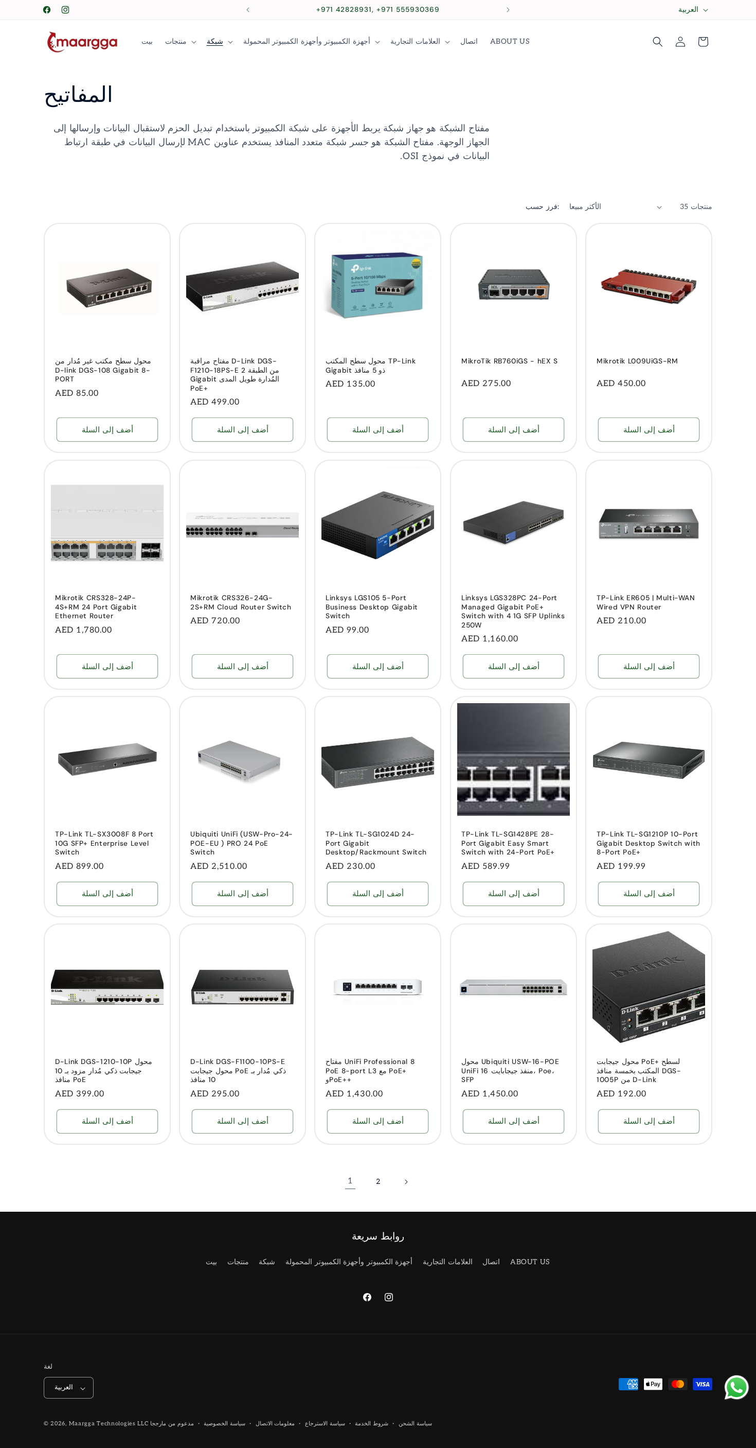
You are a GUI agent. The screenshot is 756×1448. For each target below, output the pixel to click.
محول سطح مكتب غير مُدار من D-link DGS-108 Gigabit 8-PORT (103, 370)
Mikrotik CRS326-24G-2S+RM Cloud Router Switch (241, 603)
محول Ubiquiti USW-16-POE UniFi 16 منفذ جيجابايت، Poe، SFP (510, 1070)
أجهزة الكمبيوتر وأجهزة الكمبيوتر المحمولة (348, 1262)
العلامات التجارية (448, 1262)
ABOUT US (530, 1262)
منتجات (238, 1262)
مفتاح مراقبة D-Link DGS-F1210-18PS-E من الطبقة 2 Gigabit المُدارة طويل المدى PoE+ (234, 375)
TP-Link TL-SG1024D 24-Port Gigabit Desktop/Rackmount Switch (376, 843)
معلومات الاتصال (275, 1423)
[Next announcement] (508, 10)
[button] (180, 42)
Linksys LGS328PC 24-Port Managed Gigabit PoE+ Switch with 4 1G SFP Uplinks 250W (513, 612)
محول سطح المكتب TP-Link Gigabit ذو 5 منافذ (371, 366)
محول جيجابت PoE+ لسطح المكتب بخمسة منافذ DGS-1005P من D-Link (639, 1070)
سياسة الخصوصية (224, 1423)
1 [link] (350, 1181)
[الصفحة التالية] (405, 1182)
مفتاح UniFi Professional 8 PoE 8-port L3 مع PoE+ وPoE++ (370, 1070)
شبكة (267, 1262)
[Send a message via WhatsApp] (737, 1387)
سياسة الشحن (415, 1423)
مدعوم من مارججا (171, 1424)
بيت (211, 1262)
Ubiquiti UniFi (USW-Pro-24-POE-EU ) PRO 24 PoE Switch (241, 843)
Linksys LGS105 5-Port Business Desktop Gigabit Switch (372, 607)
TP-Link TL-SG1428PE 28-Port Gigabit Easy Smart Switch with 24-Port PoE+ (508, 843)
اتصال (491, 1262)
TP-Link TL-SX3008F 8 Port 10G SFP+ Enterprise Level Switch (104, 843)
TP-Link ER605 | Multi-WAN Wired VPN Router (646, 603)
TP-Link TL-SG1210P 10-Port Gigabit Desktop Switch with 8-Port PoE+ (648, 843)
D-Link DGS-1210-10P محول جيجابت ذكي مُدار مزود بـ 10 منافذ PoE (103, 1070)
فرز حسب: (542, 206)
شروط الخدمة (371, 1423)
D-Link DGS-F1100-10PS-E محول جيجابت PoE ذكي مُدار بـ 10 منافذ (238, 1070)
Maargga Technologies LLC (109, 1424)
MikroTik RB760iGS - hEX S (509, 361)
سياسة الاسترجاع (325, 1423)
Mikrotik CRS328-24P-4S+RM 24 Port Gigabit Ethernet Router (96, 607)
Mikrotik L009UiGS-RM (637, 361)
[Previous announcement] (248, 10)
